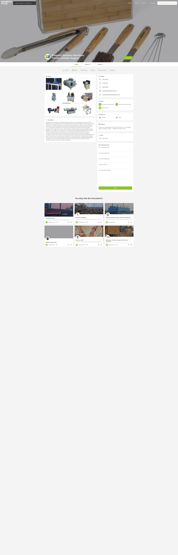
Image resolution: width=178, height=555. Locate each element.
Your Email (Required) (104, 153)
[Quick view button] (68, 222)
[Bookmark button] (71, 222)
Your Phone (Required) (104, 158)
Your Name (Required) (104, 147)
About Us (137, 3)
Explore (130, 3)
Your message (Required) (105, 170)
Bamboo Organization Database (168, 3)
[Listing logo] (47, 56)
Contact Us (152, 3)
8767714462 (105, 79)
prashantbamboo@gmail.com (109, 90)
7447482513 (105, 83)
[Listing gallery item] (54, 84)
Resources (144, 3)
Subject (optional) (103, 164)
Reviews (88, 64)
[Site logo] (6, 3)
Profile (76, 64)
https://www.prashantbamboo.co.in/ (111, 94)
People (100, 64)
